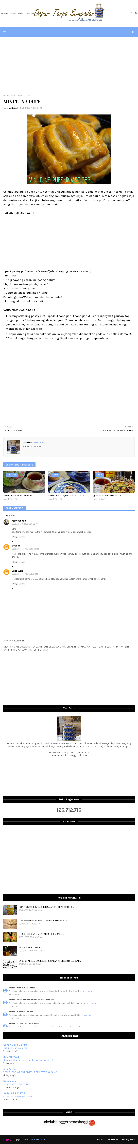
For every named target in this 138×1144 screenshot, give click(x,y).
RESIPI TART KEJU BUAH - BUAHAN (66, 495)
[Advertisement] (69, 65)
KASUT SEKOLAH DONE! (16, 1084)
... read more (86, 991)
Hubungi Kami (128, 1139)
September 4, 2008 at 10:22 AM (25, 549)
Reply (15, 537)
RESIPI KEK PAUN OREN (31, 947)
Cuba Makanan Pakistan (17, 1096)
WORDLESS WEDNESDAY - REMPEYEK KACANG (30, 1072)
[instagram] (135, 13)
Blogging (7, 1139)
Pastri (13, 95)
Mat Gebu (12, 108)
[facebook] (130, 13)
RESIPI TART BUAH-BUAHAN (18, 495)
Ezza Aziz (17, 570)
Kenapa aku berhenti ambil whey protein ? (28, 1060)
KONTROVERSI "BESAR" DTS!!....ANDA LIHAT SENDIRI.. (46, 906)
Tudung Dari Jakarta (15, 1047)
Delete (22, 537)
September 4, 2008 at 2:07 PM (25, 574)
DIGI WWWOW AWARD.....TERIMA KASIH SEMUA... (44, 920)
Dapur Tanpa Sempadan (35, 1139)
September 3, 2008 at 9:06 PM (25, 524)
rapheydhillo (19, 520)
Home (6, 95)
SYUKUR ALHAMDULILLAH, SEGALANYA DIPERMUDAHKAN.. (50, 960)
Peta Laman (113, 1139)
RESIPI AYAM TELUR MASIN (24, 1023)
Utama (100, 1139)
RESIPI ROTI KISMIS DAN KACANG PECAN (31, 999)
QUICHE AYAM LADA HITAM (107, 495)
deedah (16, 545)
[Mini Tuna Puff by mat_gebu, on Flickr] (69, 183)
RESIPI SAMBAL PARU (21, 1011)
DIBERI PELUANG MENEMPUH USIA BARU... (41, 933)
